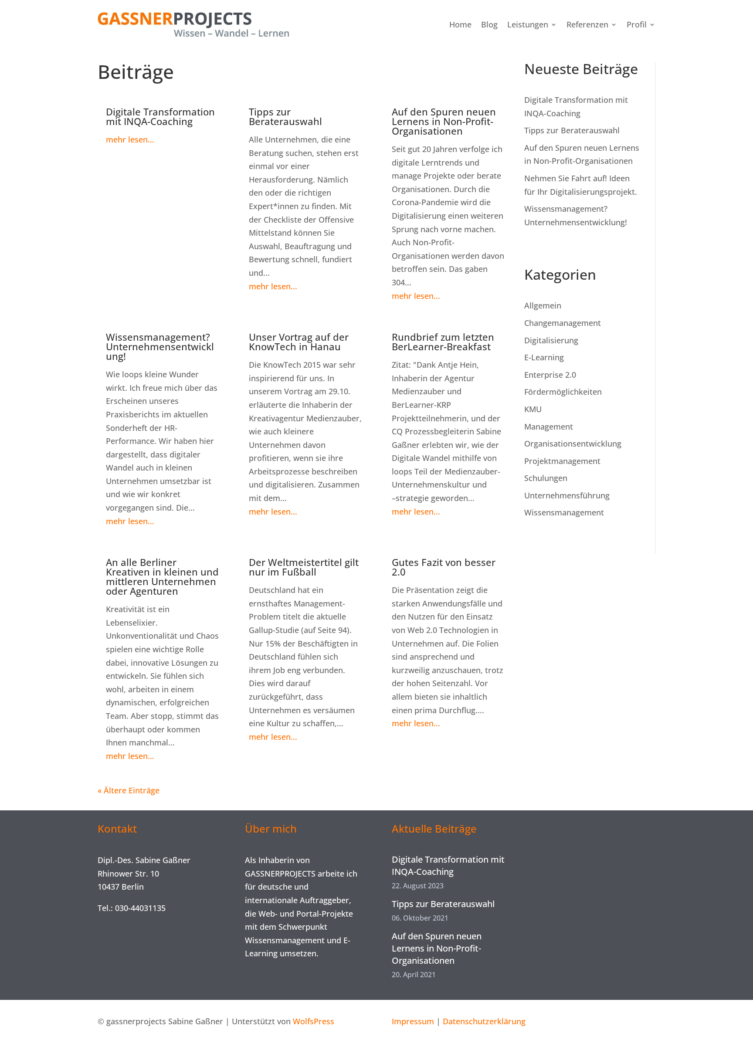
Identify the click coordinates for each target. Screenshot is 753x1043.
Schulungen (545, 478)
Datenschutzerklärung (484, 1021)
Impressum (413, 1021)
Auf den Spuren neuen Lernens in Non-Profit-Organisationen (444, 121)
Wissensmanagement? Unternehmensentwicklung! (160, 346)
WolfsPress (313, 1021)
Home (460, 24)
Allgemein (542, 305)
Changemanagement (562, 323)
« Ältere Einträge (128, 790)
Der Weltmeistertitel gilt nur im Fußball (304, 566)
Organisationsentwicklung (572, 443)
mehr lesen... (130, 139)
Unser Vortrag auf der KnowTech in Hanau (299, 341)
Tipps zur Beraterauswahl (285, 116)
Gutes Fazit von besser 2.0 (443, 566)
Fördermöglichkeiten (563, 391)
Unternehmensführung (567, 495)
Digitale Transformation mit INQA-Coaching (160, 116)
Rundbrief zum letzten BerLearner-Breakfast (443, 341)
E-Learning (544, 357)
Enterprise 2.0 (550, 374)
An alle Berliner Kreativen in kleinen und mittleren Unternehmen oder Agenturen (162, 576)
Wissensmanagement (564, 512)
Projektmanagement (562, 461)
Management (548, 426)
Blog (489, 24)
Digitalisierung (551, 340)
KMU (533, 409)
